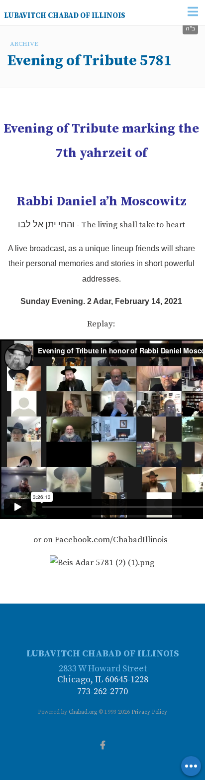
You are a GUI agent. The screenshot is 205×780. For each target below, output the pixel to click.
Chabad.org (83, 712)
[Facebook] (102, 744)
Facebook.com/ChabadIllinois (111, 539)
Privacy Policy (149, 712)
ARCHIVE (24, 44)
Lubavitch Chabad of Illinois (64, 15)
